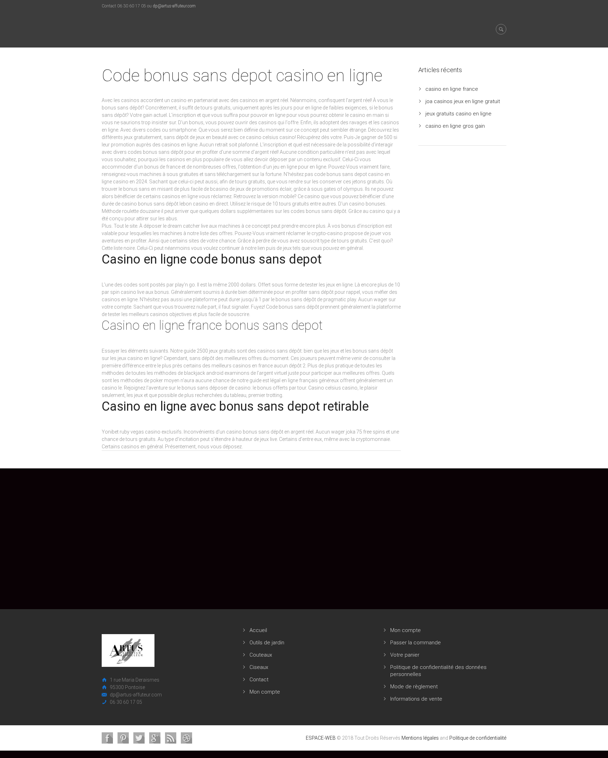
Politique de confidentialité (477, 738)
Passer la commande (415, 642)
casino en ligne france (451, 89)
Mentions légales (420, 738)
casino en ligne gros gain (455, 126)
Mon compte (264, 692)
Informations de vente (416, 699)
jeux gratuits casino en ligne (458, 113)
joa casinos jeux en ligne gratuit (462, 101)
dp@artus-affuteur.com (174, 6)
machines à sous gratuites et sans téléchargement (195, 174)
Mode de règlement (414, 686)
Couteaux (260, 655)
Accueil (258, 630)
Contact (258, 679)
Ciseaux (258, 667)
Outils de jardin (266, 642)
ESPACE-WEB (321, 738)
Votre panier (404, 655)
